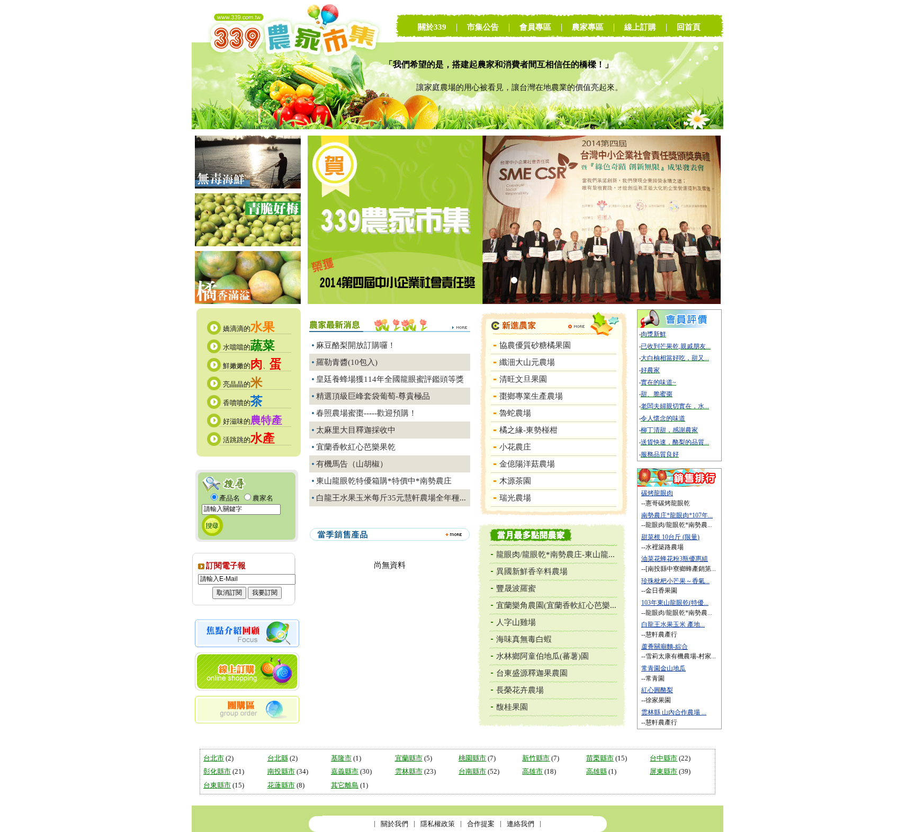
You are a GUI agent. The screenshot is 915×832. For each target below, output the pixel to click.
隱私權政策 (437, 824)
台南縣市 (472, 771)
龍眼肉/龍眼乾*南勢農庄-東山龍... (555, 554)
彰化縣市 (217, 771)
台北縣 (277, 758)
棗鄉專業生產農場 (531, 396)
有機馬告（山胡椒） (352, 464)
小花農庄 (515, 447)
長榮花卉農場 (520, 690)
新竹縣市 (536, 758)
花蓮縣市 (281, 785)
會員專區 (535, 27)
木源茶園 (515, 481)
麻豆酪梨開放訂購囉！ (356, 345)
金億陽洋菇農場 (527, 464)
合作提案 (481, 824)
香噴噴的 (243, 403)
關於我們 (394, 824)
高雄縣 (596, 771)
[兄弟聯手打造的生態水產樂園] (248, 186)
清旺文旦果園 (523, 379)
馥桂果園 (512, 707)
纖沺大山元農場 (527, 362)
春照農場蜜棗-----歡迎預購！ (366, 413)
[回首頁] (293, 127)
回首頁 (689, 27)
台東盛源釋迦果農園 (532, 673)
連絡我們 (520, 824)
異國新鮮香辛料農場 (532, 571)
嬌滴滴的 (249, 329)
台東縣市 (217, 785)
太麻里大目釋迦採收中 (356, 430)
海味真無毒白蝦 (524, 639)
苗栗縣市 (600, 758)
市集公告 (483, 27)
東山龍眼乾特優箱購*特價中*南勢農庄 (384, 481)
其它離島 (344, 785)
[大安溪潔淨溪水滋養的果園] (248, 302)
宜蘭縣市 (409, 758)
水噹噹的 (249, 347)
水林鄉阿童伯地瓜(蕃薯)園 (542, 656)
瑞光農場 (515, 498)
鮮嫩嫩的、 (252, 366)
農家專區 (588, 27)
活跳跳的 (249, 440)
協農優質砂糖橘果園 (535, 345)
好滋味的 (252, 421)
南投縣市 (281, 771)
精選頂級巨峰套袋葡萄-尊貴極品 (373, 396)
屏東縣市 (663, 771)
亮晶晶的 (243, 384)
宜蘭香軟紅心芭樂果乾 (356, 447)
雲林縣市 (409, 771)
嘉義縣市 (344, 771)
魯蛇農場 (515, 413)
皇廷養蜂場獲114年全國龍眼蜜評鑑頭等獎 (390, 379)
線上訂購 (640, 27)
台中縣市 (663, 758)
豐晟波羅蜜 (516, 588)
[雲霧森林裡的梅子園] (248, 244)
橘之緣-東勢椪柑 (528, 430)
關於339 (432, 27)
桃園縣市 (472, 758)
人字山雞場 (516, 622)
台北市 (213, 758)
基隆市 (341, 758)
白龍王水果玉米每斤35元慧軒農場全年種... (391, 498)
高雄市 (532, 771)
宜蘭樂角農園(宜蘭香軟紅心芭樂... (556, 605)
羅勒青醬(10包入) (347, 362)
